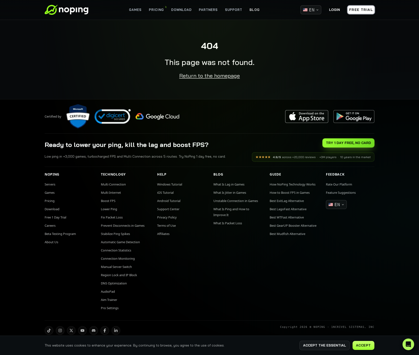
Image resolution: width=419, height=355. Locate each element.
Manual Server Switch (116, 267)
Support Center (168, 209)
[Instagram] (60, 330)
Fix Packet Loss (112, 217)
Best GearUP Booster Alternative (293, 225)
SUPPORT (233, 10)
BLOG (254, 10)
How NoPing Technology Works (292, 184)
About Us (51, 242)
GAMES (135, 10)
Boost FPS (108, 201)
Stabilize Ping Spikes (115, 234)
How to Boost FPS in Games (290, 192)
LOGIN (334, 10)
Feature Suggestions (341, 192)
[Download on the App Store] (306, 116)
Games (50, 192)
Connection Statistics (116, 250)
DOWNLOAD (181, 10)
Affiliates (163, 234)
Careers (50, 225)
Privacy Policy (167, 217)
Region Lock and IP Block (119, 275)
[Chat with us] (408, 344)
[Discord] (93, 330)
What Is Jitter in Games (229, 192)
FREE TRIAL (361, 10)
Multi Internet (111, 192)
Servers (50, 184)
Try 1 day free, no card (348, 143)
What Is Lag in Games (228, 184)
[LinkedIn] (116, 330)
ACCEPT (363, 345)
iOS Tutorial (165, 192)
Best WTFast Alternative (287, 217)
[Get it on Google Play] (353, 116)
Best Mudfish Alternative (287, 234)
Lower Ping (109, 209)
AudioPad (108, 291)
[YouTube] (82, 330)
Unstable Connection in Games (235, 201)
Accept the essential (324, 345)
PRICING (156, 10)
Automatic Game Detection (120, 242)
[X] (71, 330)
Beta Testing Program (60, 234)
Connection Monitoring (118, 258)
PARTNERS (208, 10)
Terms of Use (166, 225)
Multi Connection (113, 184)
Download (52, 209)
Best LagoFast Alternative (288, 209)
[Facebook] (104, 330)
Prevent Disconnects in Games (123, 225)
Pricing (50, 201)
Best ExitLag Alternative (287, 201)
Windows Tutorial (169, 184)
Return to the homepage (209, 75)
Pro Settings (110, 308)
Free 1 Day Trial (55, 217)
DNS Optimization (114, 283)
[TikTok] (49, 330)
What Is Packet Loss (227, 223)
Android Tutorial (168, 201)
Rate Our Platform (339, 184)
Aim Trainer (109, 300)
